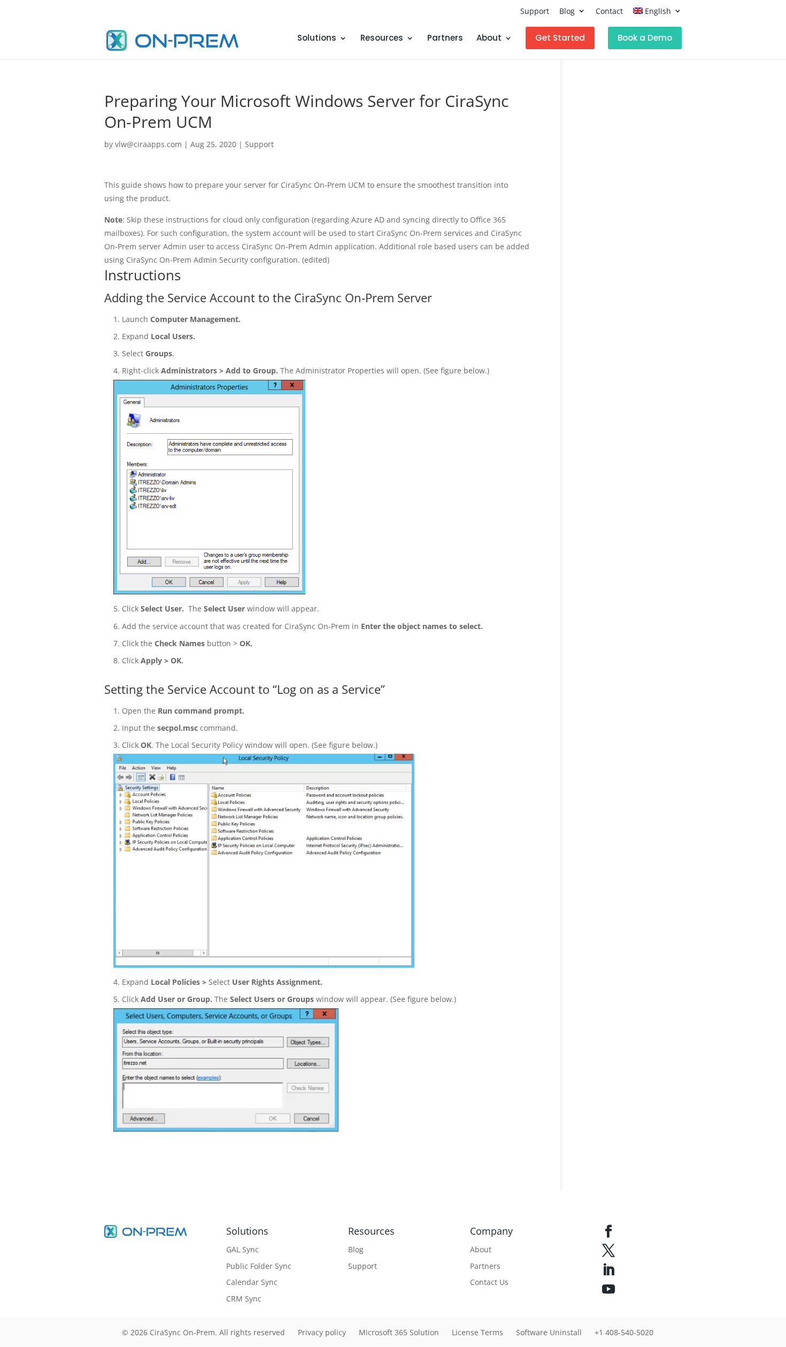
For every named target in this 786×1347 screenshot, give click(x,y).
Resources (381, 38)
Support (534, 11)
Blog (567, 11)
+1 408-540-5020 (624, 1332)
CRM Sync (243, 1299)
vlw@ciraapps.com (148, 144)
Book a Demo (645, 37)
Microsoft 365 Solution (399, 1332)
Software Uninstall (549, 1332)
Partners (445, 38)
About (489, 38)
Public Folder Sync (258, 1266)
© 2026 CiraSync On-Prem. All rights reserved (203, 1332)
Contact (609, 11)
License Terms (477, 1332)
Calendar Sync (252, 1282)
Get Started (560, 37)
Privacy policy (322, 1332)
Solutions (316, 38)
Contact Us (489, 1282)
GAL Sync (242, 1249)
